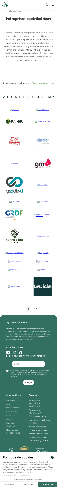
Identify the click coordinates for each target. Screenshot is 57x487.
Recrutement (12, 411)
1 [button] (28, 309)
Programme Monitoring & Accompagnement (38, 413)
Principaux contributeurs (16, 83)
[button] (23, 309)
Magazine (10, 415)
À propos (10, 400)
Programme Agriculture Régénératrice (35, 403)
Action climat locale (38, 427)
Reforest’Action (15, 11)
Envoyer (28, 382)
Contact (10, 419)
